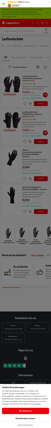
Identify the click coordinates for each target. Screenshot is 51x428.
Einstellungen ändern (25, 418)
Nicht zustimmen (25, 425)
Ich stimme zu (25, 411)
